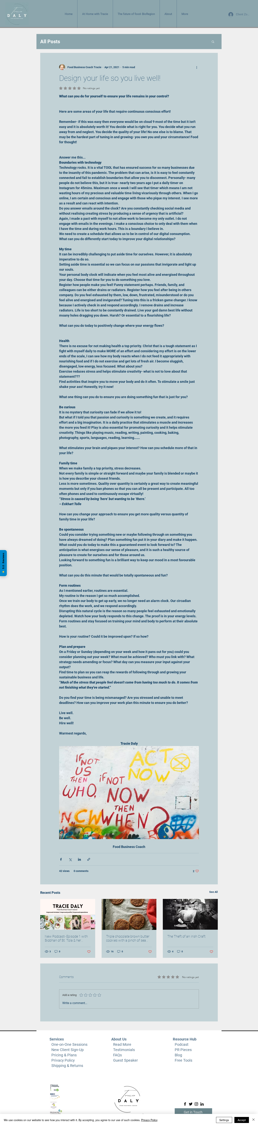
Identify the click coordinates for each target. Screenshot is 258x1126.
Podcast (181, 1044)
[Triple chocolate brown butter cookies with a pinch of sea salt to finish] (129, 914)
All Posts (50, 41)
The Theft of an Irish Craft (186, 936)
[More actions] (196, 67)
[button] (213, 41)
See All (213, 891)
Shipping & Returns (67, 1065)
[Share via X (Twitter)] (70, 859)
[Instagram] (196, 1104)
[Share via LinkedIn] (79, 859)
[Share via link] (88, 859)
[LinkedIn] (202, 1104)
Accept (242, 1120)
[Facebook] (185, 1104)
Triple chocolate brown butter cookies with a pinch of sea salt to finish (127, 938)
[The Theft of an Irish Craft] (190, 914)
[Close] (253, 1120)
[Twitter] (190, 1104)
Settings (224, 1120)
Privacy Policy (149, 1120)
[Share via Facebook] (61, 859)
